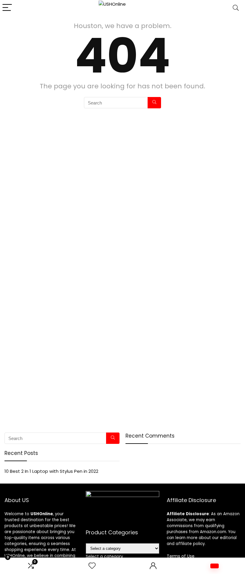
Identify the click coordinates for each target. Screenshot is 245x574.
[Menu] (7, 8)
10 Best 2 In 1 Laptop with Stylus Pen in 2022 (51, 471)
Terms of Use (181, 556)
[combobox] (104, 556)
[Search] (236, 8)
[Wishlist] (92, 566)
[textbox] (104, 556)
